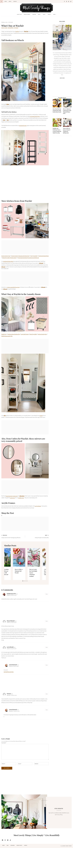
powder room (21, 497)
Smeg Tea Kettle (33, 255)
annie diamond (13, 664)
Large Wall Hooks (25, 334)
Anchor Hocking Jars (5, 255)
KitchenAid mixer (23, 125)
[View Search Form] (1, 1)
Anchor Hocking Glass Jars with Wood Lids (20, 255)
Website (36, 763)
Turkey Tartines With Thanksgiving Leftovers (10, 536)
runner (41, 415)
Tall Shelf (4, 112)
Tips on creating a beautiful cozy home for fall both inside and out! (4, 573)
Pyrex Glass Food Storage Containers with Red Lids (28, 257)
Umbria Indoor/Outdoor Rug (14, 334)
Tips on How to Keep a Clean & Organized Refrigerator (66, 131)
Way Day (26, 31)
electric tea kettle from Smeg (13, 287)
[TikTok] (71, 1)
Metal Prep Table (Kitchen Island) (9, 257)
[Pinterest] (69, 1)
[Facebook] (64, 1)
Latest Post (19, 14)
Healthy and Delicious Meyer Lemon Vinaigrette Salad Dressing (57, 131)
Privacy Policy (19, 845)
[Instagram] (66, 1)
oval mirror (12, 497)
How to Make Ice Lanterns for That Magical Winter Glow (67, 111)
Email (19, 763)
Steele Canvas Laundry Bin (6, 336)
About (10, 1)
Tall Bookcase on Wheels (12, 40)
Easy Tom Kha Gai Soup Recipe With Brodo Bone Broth (57, 110)
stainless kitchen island (8, 261)
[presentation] (19, 557)
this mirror (21, 496)
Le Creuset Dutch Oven (35, 116)
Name (3, 763)
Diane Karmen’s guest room (12, 496)
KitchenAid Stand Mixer (43, 255)
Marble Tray (4, 334)
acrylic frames (38, 506)
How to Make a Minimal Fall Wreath (19, 571)
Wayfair (17, 31)
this (4, 120)
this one (3, 266)
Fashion (34, 14)
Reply (47, 594)
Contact (15, 1)
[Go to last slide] (6, 564)
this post (41, 263)
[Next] (44, 564)
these (7, 104)
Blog (7, 845)
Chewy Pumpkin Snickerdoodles (42, 536)
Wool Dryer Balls (33, 334)
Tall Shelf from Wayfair (9, 671)
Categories (12, 845)
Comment (3, 742)
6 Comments (10, 22)
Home (6, 1)
